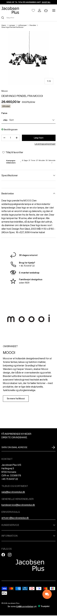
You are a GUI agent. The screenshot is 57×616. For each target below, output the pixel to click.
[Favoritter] (33, 10)
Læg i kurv (38, 138)
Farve (4, 113)
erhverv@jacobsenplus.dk (15, 518)
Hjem (3, 25)
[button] (46, 10)
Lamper (12, 25)
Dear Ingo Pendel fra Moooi (12, 27)
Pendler (33, 25)
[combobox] (28, 17)
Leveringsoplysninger (45, 144)
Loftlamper (22, 25)
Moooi (4, 91)
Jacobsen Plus (13, 603)
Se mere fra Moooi (16, 399)
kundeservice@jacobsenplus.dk (18, 505)
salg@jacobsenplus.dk (13, 492)
